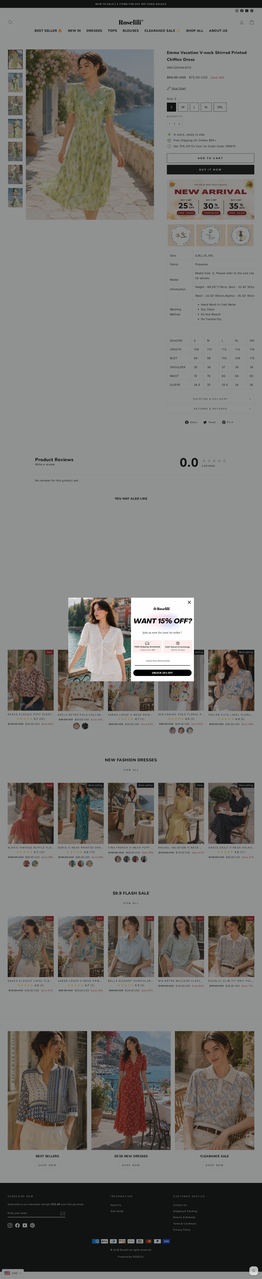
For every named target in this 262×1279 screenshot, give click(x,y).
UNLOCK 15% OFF (162, 672)
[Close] (189, 602)
